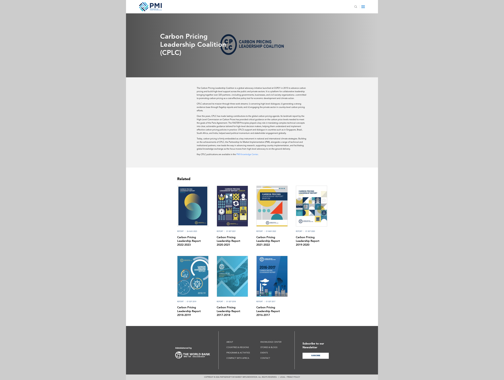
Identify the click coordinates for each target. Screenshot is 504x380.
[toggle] (363, 6)
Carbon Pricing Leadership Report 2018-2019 (189, 311)
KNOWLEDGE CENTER (270, 342)
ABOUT (229, 342)
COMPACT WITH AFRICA (237, 358)
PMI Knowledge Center (247, 154)
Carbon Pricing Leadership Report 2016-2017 (268, 311)
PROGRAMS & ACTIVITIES (238, 353)
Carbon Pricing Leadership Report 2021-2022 (268, 241)
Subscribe (315, 356)
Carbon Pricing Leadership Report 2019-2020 (307, 241)
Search (355, 6)
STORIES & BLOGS (268, 348)
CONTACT (265, 358)
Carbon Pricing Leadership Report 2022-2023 (189, 241)
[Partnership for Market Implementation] (150, 6)
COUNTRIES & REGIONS (237, 348)
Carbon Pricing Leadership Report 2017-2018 (228, 311)
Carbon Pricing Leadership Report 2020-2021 (228, 241)
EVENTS (264, 353)
